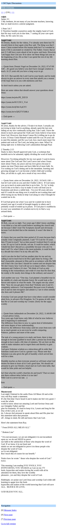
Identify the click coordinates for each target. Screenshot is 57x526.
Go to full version (8, 524)
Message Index (10, 510)
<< (2, 12)
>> (13, 12)
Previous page (10, 519)
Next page (8, 515)
